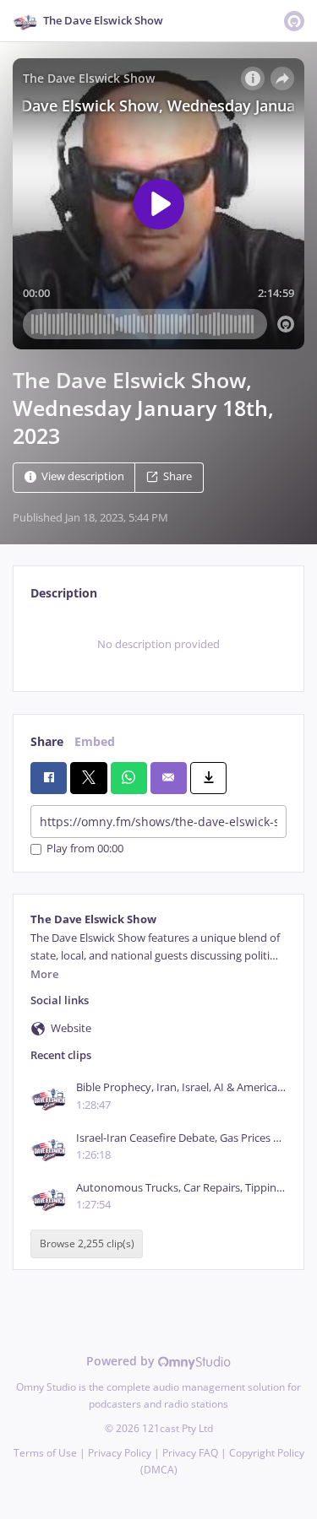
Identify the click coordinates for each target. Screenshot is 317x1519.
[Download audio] (208, 778)
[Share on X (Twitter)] (88, 778)
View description (82, 477)
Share (177, 477)
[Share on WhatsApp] (129, 778)
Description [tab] (63, 593)
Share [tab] (46, 741)
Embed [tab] (94, 741)
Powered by (122, 1361)
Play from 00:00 (84, 849)
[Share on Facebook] (48, 778)
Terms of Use (45, 1453)
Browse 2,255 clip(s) (87, 1243)
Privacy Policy (119, 1453)
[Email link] (168, 778)
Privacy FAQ (190, 1453)
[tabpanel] (158, 644)
